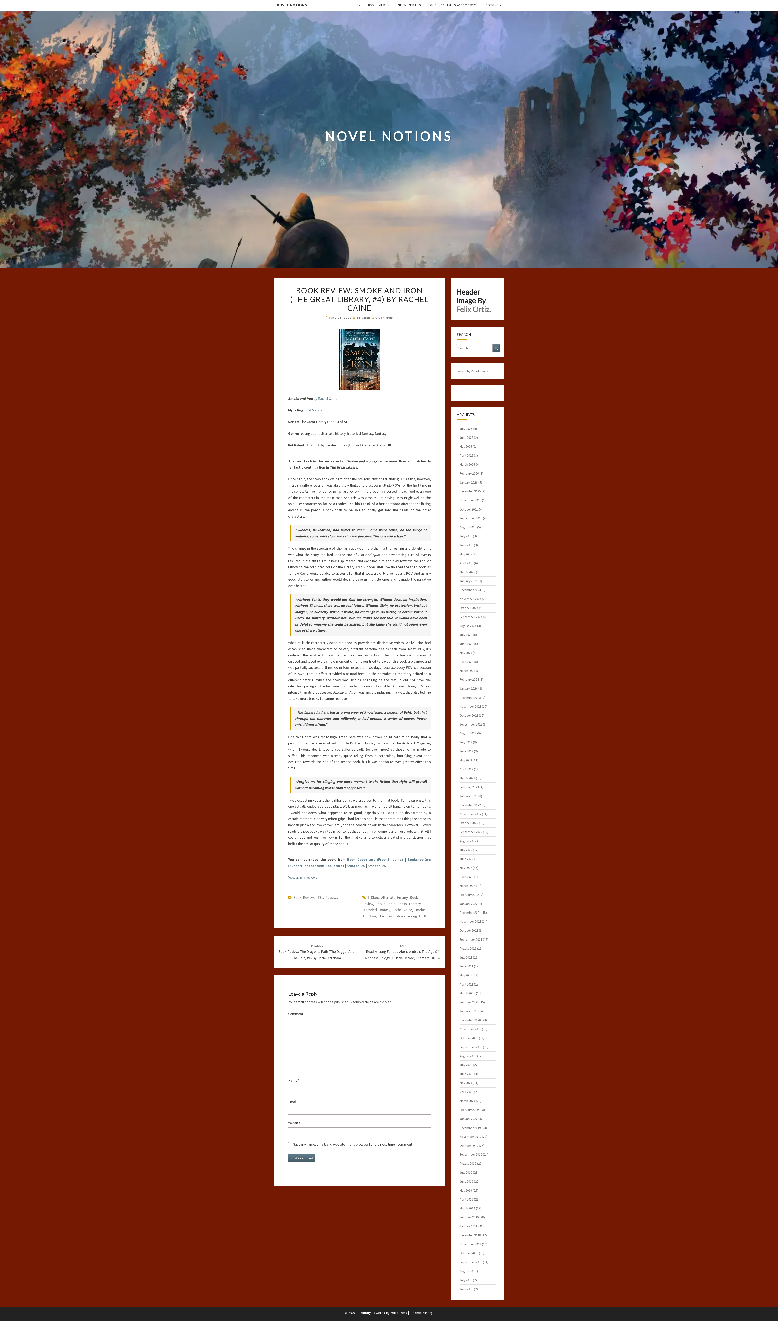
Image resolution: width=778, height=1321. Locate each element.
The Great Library (391, 916)
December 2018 (470, 1235)
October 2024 (469, 608)
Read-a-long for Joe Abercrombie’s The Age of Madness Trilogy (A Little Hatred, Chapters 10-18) (402, 952)
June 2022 (466, 859)
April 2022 (466, 877)
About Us (492, 5)
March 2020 (467, 1101)
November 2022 (470, 814)
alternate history (394, 897)
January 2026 (469, 482)
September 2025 (471, 518)
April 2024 (466, 662)
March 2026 (467, 464)
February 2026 (469, 473)
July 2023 (466, 742)
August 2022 (468, 841)
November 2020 (470, 1029)
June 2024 (466, 644)
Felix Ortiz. (473, 309)
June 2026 (466, 437)
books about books (391, 903)
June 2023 (466, 751)
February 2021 (469, 1002)
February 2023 (469, 787)
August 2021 (468, 948)
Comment (297, 1013)
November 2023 (470, 706)
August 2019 (468, 1163)
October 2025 (469, 509)
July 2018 (466, 1280)
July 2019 (466, 1172)
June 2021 (466, 966)
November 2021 (470, 921)
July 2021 (466, 957)
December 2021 (470, 912)
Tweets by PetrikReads (472, 371)
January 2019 (469, 1226)
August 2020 (468, 1056)
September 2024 (471, 617)
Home (358, 5)
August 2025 (468, 527)
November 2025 (470, 500)
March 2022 (467, 886)
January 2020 (469, 1119)
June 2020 (466, 1074)
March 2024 (467, 671)
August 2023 (468, 733)
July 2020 (466, 1065)
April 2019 (466, 1199)
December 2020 (470, 1020)
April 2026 (466, 455)
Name (294, 1080)
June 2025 (466, 545)
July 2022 (466, 850)
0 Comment (384, 317)
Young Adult (417, 916)
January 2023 (469, 796)
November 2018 (470, 1244)
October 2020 (469, 1038)
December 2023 (470, 697)
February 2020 (469, 1110)
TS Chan (363, 317)
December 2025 (470, 491)
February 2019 (469, 1217)
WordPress (398, 1313)
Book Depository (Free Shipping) (375, 859)
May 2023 (466, 760)
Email (293, 1101)
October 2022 (469, 823)
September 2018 (471, 1262)
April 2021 (466, 984)
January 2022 (469, 904)
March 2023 (467, 778)
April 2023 (466, 769)
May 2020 (466, 1083)
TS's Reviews (328, 897)
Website (294, 1123)
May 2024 (466, 653)
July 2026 (466, 429)
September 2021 (471, 939)
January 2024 (469, 688)
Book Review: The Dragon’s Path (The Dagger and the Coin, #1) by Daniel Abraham (316, 952)
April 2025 (466, 563)
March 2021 (467, 993)
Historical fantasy (376, 909)
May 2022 (466, 868)
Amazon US (356, 865)
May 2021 (466, 975)
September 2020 (471, 1047)
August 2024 (468, 626)
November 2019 (470, 1137)
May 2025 (466, 554)
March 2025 (467, 572)
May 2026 (466, 446)
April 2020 (466, 1092)
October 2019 (469, 1146)
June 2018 (466, 1289)
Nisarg (428, 1313)
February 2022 (469, 895)
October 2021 (469, 930)
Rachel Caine (327, 398)
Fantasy (415, 903)
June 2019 (466, 1181)
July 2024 (466, 635)
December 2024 (470, 590)
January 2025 (469, 581)
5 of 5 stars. (314, 410)
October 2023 (469, 715)
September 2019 (471, 1154)
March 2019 (467, 1208)
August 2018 (468, 1271)
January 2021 (469, 1011)
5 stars (373, 897)
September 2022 (471, 832)
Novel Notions (292, 5)
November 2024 (470, 599)
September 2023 (471, 724)
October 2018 (469, 1253)
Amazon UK (377, 865)
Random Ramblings (408, 5)
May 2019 (466, 1190)
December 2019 (470, 1128)
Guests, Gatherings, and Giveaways (453, 5)
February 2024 (469, 679)
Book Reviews (377, 5)
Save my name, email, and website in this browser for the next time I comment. (353, 1144)
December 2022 (470, 805)
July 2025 (466, 536)
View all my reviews (302, 877)
